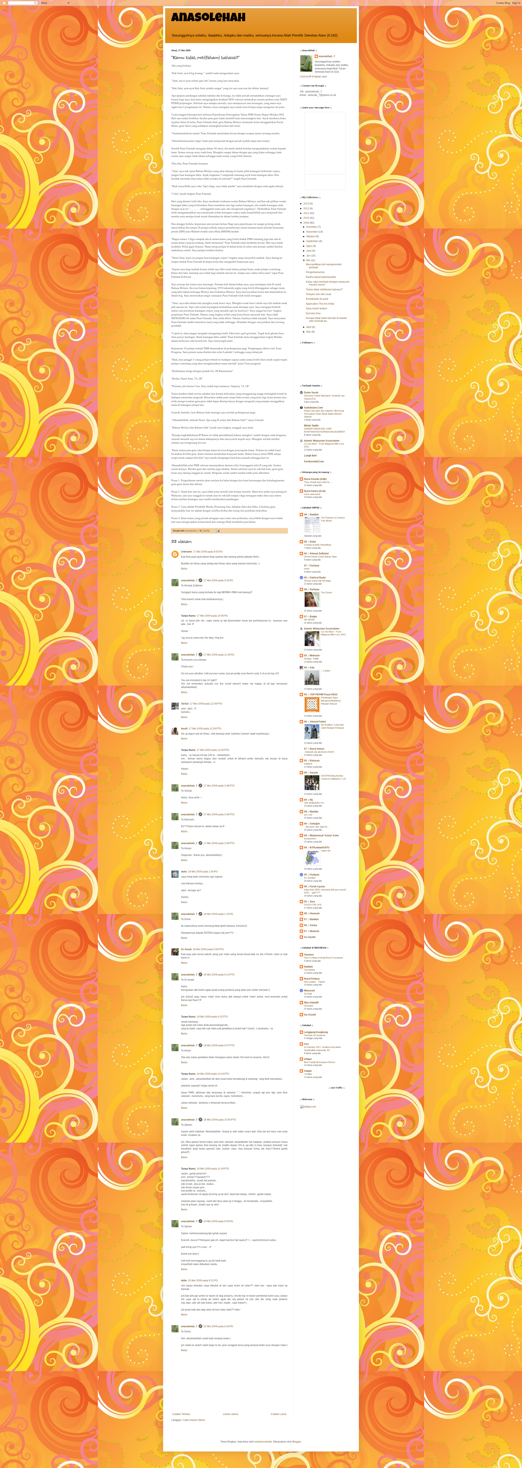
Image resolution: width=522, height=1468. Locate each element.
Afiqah (308, 1059)
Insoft (184, 728)
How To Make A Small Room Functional (323, 957)
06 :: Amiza (310, 925)
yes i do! (308, 814)
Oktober (311, 236)
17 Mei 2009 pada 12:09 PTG (206, 703)
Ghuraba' (308, 1005)
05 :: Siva (309, 901)
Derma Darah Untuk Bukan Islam (320, 556)
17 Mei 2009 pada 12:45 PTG (213, 750)
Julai (309, 250)
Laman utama (230, 1414)
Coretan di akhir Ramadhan (317, 545)
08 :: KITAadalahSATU (317, 847)
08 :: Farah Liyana (314, 886)
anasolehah (208, 19)
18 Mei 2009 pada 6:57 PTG (218, 1045)
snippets (308, 763)
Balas (184, 568)
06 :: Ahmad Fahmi (315, 721)
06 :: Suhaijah (312, 823)
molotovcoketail (263, 1441)
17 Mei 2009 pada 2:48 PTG (218, 785)
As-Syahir (310, 937)
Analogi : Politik (311, 658)
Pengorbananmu (315, 272)
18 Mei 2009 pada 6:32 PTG (212, 1016)
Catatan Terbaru (181, 1414)
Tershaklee (309, 970)
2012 (306, 208)
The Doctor (326, 592)
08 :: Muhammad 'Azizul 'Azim (321, 835)
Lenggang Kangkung (316, 1032)
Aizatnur (309, 954)
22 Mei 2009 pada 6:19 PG (218, 1326)
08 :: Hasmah (312, 913)
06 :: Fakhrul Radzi (315, 577)
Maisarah (309, 990)
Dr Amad (186, 949)
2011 (306, 213)
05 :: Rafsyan (312, 760)
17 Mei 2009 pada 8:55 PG (208, 551)
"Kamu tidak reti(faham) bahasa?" (324, 289)
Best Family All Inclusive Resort (319, 1062)
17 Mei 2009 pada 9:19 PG (218, 580)
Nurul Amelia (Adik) (315, 479)
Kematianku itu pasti (317, 298)
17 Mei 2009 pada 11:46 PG (218, 654)
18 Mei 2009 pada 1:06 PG (203, 871)
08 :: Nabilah (311, 514)
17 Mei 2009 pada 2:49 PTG (218, 814)
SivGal (185, 703)
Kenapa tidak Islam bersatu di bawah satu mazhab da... (326, 319)
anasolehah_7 (189, 580)
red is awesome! (312, 494)
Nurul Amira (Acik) (315, 491)
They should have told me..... (318, 482)
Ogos (309, 246)
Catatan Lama (278, 1414)
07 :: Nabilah (311, 919)
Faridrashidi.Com (314, 461)
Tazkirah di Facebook (314, 1035)
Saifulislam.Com (313, 407)
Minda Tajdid (311, 425)
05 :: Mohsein (312, 655)
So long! (308, 993)
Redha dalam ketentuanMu (321, 277)
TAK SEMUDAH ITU (314, 803)
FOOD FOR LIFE (313, 904)
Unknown (186, 551)
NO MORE (309, 619)
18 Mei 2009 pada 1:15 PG (218, 914)
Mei (308, 260)
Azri (306, 1044)
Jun (308, 255)
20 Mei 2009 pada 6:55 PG (218, 1221)
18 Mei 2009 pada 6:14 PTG (218, 974)
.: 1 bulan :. (326, 670)
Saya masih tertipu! (316, 308)
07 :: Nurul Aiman (314, 748)
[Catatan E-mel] (217, 530)
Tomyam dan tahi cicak (318, 294)
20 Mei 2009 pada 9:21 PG (203, 1280)
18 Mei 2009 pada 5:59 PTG (208, 949)
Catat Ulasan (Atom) (193, 1420)
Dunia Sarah (311, 392)
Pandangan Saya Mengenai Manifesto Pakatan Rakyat (331, 700)
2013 (306, 203)
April (309, 327)
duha (184, 871)
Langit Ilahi (310, 455)
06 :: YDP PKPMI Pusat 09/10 (320, 694)
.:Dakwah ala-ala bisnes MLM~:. (320, 752)
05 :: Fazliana (311, 874)
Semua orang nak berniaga (317, 580)
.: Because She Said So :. (316, 827)
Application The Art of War (320, 303)
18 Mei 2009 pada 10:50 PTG (219, 1119)
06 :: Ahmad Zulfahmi (316, 553)
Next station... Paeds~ (315, 982)
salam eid (325, 850)
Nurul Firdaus (312, 978)
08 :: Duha (310, 541)
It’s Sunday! (310, 878)
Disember (312, 226)
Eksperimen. (310, 838)
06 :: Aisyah (311, 772)
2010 (306, 217)
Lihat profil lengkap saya (313, 76)
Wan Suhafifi (311, 1002)
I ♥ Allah (308, 1074)
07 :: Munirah (311, 931)
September (312, 241)
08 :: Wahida (311, 811)
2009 (306, 222)
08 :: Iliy (308, 799)
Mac (309, 331)
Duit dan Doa (313, 313)
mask (307, 568)
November (312, 231)
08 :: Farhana (311, 589)
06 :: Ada (309, 667)
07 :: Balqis (310, 616)
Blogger (296, 1441)
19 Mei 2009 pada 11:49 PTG (213, 1168)
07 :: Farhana (311, 565)
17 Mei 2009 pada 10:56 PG (212, 615)
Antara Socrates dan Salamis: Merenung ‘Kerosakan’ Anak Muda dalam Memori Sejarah (324, 413)
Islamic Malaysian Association (321, 440)
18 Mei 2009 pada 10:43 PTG (213, 1073)
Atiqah (308, 1071)
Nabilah (308, 966)
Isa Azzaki (310, 1014)
